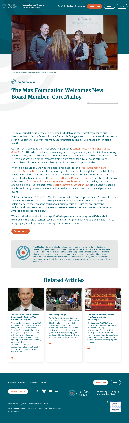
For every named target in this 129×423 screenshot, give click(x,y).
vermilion (16, 411)
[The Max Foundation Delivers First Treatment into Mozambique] (88, 348)
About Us (81, 6)
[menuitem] (32, 392)
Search (122, 6)
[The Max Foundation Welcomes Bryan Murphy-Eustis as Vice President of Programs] (12, 358)
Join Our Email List (18, 391)
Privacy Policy (43, 408)
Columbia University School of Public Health (57, 181)
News (43, 382)
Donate (110, 6)
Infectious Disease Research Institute (71, 178)
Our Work (61, 6)
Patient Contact (16, 382)
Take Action (95, 6)
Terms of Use (55, 408)
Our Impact (71, 6)
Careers (33, 382)
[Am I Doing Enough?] (50, 344)
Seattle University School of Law (71, 184)
